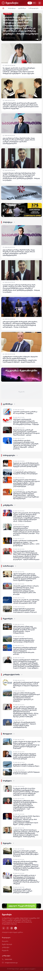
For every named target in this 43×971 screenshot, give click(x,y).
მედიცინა (7, 843)
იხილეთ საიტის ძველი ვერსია (12, 932)
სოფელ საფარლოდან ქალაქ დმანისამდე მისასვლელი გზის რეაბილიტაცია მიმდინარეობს (23, 640)
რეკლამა (5, 950)
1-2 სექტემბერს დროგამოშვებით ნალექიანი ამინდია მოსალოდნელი (25, 473)
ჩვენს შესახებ (7, 944)
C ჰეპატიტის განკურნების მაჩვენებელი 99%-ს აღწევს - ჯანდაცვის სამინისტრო (23, 890)
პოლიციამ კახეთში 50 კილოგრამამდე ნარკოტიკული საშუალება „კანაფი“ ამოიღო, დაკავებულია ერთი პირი (26, 601)
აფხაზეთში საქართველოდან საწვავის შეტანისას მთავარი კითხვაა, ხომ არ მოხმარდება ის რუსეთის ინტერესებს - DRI (26, 685)
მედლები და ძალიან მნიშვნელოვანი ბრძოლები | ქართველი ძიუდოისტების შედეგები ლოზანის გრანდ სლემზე (26, 464)
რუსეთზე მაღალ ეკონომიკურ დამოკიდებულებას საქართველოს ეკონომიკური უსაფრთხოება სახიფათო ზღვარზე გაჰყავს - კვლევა (26, 432)
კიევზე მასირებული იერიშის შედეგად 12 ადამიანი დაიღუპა (26, 773)
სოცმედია (7, 781)
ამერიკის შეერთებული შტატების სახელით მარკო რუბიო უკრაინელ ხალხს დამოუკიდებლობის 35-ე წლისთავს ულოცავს (24, 756)
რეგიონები (8, 619)
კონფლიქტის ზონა (11, 675)
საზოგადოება (33, 8)
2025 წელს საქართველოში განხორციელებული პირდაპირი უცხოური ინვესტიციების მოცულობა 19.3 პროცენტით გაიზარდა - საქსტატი (26, 422)
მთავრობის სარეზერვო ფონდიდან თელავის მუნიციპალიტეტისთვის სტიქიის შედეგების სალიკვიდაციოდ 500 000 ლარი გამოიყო (25, 651)
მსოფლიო (7, 734)
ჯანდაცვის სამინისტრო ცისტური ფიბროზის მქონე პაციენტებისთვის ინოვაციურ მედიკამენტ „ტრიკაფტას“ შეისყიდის (26, 853)
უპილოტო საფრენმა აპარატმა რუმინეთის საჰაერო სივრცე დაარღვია (26, 765)
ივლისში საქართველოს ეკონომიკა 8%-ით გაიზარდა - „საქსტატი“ (25, 412)
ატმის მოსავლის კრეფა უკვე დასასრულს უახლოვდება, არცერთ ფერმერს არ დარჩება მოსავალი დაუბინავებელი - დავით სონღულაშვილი (25, 630)
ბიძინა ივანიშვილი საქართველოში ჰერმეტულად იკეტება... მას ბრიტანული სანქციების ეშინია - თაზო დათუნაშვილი (26, 543)
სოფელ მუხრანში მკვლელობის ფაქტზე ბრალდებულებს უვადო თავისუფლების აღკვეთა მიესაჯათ (25, 610)
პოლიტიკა (12, 8)
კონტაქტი (5, 947)
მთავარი (5, 941)
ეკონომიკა (22, 8)
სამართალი (8, 566)
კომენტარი (8, 505)
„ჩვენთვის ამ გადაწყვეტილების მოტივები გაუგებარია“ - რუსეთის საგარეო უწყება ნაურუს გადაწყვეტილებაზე (24, 724)
